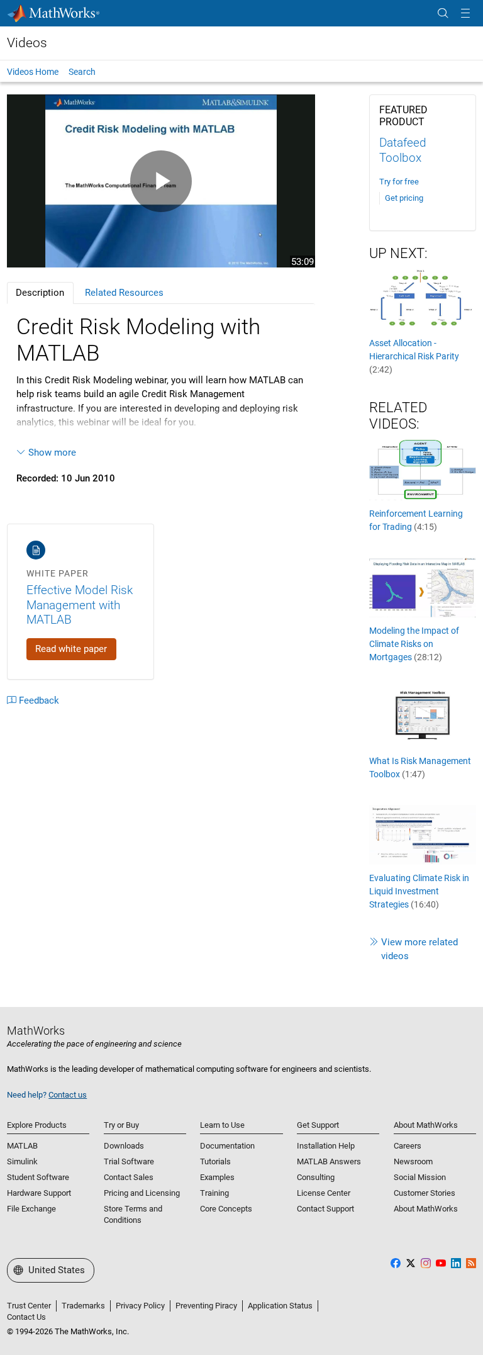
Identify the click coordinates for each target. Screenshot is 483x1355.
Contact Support (325, 1208)
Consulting (316, 1177)
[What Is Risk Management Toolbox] (422, 716)
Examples (217, 1177)
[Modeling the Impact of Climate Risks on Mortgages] (422, 586)
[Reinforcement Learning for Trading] (422, 469)
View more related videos (419, 949)
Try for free (399, 181)
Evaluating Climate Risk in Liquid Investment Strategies (419, 891)
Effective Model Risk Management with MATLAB (79, 605)
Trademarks (83, 1305)
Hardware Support (39, 1193)
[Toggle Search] (443, 13)
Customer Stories (424, 1193)
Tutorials (215, 1161)
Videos (27, 42)
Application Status (280, 1305)
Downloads (124, 1145)
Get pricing (404, 198)
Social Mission (420, 1177)
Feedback (39, 700)
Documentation (227, 1145)
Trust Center (29, 1305)
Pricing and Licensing (142, 1193)
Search (82, 72)
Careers (407, 1145)
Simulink (22, 1161)
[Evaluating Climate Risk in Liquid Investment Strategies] (422, 834)
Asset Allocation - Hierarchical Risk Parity (414, 356)
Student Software (38, 1177)
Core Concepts (226, 1208)
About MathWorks (426, 1208)
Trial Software (129, 1161)
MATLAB (22, 1145)
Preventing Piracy (206, 1305)
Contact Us (26, 1317)
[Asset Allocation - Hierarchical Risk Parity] (422, 299)
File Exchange (31, 1208)
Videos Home (32, 72)
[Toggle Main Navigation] (465, 13)
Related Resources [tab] (124, 292)
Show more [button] (52, 452)
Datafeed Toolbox (402, 150)
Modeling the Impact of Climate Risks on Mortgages (414, 644)
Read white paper (71, 649)
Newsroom (413, 1161)
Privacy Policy (140, 1305)
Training (214, 1193)
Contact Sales (128, 1177)
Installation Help (326, 1145)
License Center (323, 1193)
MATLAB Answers (329, 1161)
